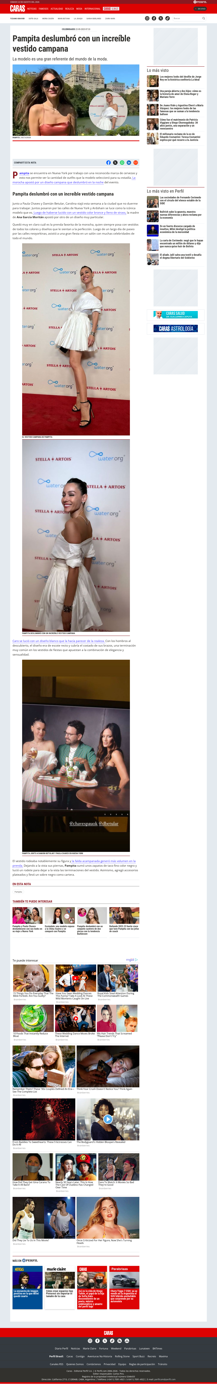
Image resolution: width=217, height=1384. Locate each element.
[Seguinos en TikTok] (167, 18)
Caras (70, 1356)
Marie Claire (89, 1348)
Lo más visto (158, 70)
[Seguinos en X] (161, 18)
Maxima (163, 1356)
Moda (79, 8)
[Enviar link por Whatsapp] (122, 162)
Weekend (116, 1348)
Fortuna (103, 1348)
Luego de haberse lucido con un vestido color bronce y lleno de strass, (79, 212)
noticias (28, 1269)
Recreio (152, 1356)
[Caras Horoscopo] (176, 331)
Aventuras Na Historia (100, 1356)
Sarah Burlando (94, 18)
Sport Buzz (139, 1356)
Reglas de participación (142, 1364)
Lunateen (144, 1348)
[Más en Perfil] (30, 1261)
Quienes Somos (75, 1364)
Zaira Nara (110, 18)
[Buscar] (203, 18)
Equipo (122, 1364)
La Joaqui (78, 18)
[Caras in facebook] (154, 18)
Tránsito (162, 1364)
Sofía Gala (33, 18)
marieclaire (60, 1269)
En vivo (201, 8)
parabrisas (124, 1269)
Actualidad (57, 8)
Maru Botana (64, 18)
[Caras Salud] (176, 317)
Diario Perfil (61, 1348)
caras (92, 1269)
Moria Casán (48, 18)
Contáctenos (94, 1364)
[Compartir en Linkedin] (129, 162)
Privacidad (109, 1364)
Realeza (69, 8)
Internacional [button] (93, 8)
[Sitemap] (127, 1341)
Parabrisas (130, 1348)
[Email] (135, 162)
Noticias (31, 8)
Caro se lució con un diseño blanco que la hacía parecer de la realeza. (59, 641)
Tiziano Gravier (17, 18)
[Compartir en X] (115, 162)
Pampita (18, 891)
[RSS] (119, 1341)
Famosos (43, 8)
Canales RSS (56, 1364)
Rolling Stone (122, 1356)
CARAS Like (111, 8)
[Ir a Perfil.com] (200, 2)
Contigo (80, 1356)
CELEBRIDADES (68, 29)
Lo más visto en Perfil (165, 191)
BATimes (157, 1348)
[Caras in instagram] (147, 18)
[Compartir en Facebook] (108, 162)
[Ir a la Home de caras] (17, 10)
